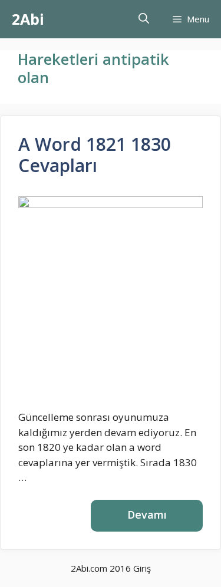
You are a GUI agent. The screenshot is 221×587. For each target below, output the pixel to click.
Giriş (142, 568)
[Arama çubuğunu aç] (144, 19)
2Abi (28, 19)
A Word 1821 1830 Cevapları (94, 154)
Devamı (147, 514)
